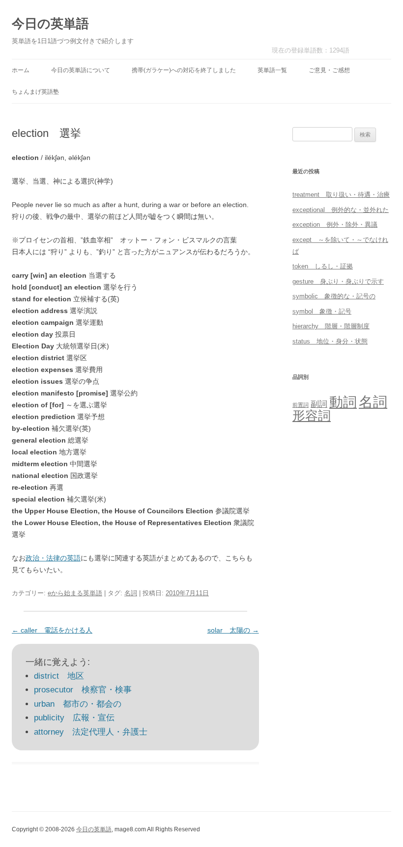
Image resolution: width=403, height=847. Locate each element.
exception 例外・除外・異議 (334, 224)
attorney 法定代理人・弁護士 (90, 732)
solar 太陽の (233, 630)
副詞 (319, 404)
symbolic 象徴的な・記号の (333, 296)
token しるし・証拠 (322, 266)
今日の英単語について (80, 70)
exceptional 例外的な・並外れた (340, 209)
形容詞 (311, 415)
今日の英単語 (50, 23)
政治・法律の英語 (53, 558)
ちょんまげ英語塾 (35, 91)
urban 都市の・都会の (77, 704)
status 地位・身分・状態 (330, 341)
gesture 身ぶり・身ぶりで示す (338, 281)
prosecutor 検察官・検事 (83, 689)
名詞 (130, 593)
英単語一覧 (272, 70)
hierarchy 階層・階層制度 (331, 326)
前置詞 (300, 405)
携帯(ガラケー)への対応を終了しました (184, 70)
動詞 (343, 402)
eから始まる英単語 (75, 593)
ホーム (20, 70)
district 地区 (59, 676)
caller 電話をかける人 (52, 630)
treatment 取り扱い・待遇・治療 (341, 194)
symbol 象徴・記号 (321, 311)
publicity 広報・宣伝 (74, 717)
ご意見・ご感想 (329, 70)
